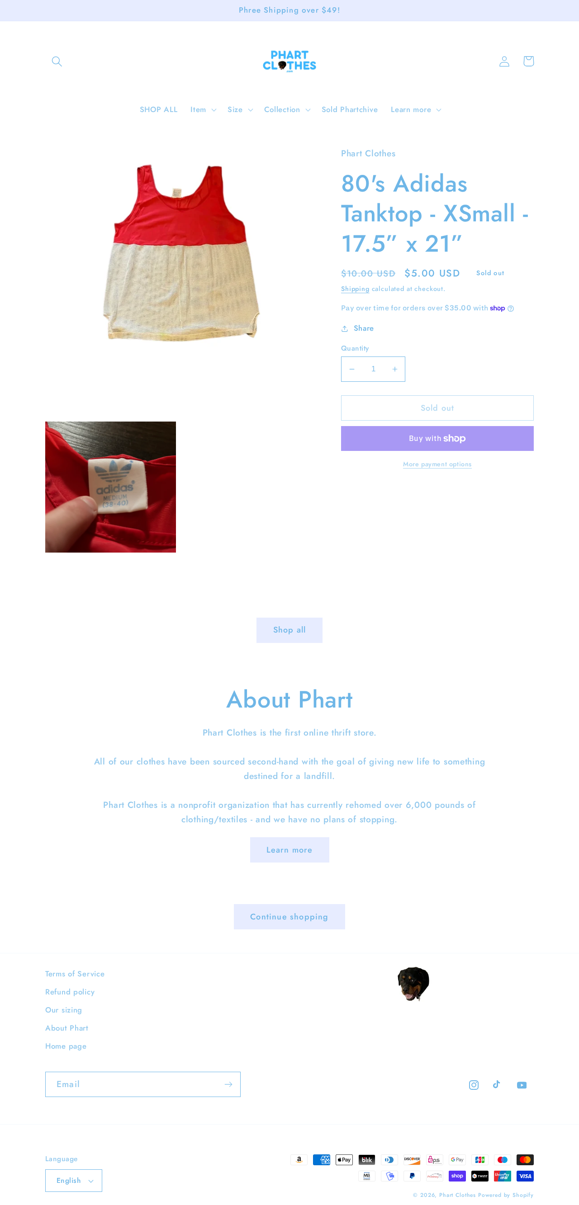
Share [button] (364, 328)
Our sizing (63, 1009)
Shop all (289, 630)
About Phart (67, 1027)
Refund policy (70, 991)
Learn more (289, 850)
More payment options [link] (437, 464)
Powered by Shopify (506, 1195)
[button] (57, 61)
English (69, 1180)
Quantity (355, 348)
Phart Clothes (457, 1195)
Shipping (355, 288)
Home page (65, 1046)
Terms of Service (75, 973)
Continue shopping (289, 917)
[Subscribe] (228, 1084)
